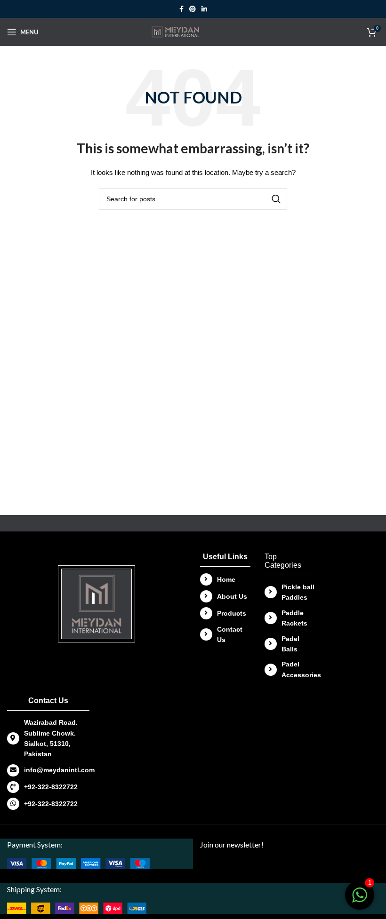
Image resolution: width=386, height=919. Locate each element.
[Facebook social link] (181, 9)
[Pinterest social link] (192, 9)
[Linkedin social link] (204, 9)
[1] (359, 900)
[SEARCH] (276, 199)
